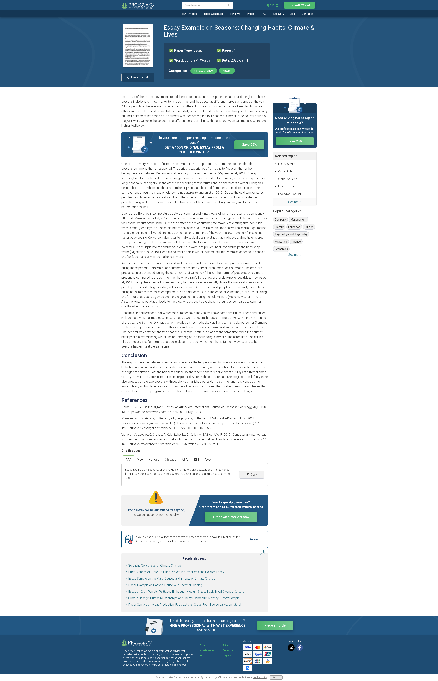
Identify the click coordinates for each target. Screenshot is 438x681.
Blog (292, 13)
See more (294, 202)
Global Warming (287, 179)
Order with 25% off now (231, 517)
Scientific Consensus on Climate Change (154, 565)
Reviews (235, 13)
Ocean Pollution (287, 171)
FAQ (263, 13)
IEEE (196, 459)
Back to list (139, 77)
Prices (251, 13)
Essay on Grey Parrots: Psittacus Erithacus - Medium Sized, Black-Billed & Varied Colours (186, 591)
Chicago (170, 459)
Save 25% (249, 145)
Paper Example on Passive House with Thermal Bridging (165, 585)
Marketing (281, 241)
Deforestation (286, 186)
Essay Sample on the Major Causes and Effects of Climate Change (171, 578)
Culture (309, 227)
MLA (140, 459)
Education (294, 227)
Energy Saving (286, 164)
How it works (207, 650)
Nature (226, 70)
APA (128, 459)
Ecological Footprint (290, 194)
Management (298, 219)
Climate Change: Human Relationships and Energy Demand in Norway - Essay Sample (184, 598)
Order (203, 645)
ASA (185, 459)
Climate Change (204, 70)
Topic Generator (213, 13)
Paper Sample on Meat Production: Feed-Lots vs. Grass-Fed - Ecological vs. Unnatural (184, 604)
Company (280, 219)
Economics (281, 249)
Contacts (307, 13)
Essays (277, 13)
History (279, 227)
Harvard (154, 459)
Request (254, 539)
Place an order (275, 625)
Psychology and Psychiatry (291, 234)
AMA (208, 459)
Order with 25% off (299, 5)
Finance (296, 241)
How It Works (188, 13)
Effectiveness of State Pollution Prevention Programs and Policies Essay (176, 572)
